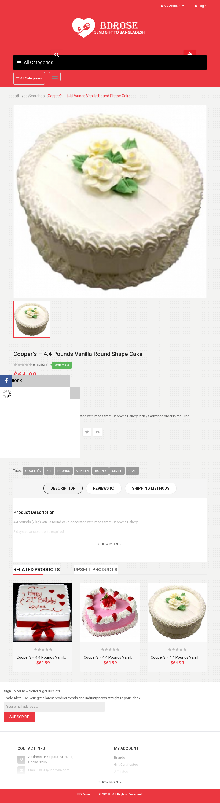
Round (100, 471)
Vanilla (82, 471)
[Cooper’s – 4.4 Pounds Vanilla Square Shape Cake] (42, 612)
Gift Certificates (126, 764)
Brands (119, 758)
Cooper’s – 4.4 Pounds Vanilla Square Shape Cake (59, 657)
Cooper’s (33, 471)
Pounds (63, 471)
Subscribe (19, 717)
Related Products (36, 569)
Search (34, 96)
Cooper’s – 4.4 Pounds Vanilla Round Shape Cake (89, 96)
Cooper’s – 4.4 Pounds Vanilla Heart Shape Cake (124, 657)
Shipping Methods (151, 488)
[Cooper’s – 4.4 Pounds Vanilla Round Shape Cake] (177, 612)
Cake (132, 471)
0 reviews (40, 365)
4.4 (49, 471)
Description (63, 488)
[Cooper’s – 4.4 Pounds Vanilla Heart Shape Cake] (110, 612)
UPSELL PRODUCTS (96, 569)
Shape (117, 471)
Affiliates (121, 771)
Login (203, 6)
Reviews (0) (104, 488)
